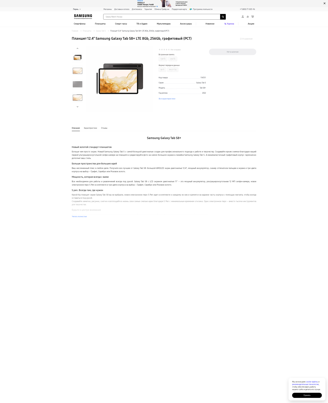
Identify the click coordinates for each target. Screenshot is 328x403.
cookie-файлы (312, 382)
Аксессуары (186, 23)
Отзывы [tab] (104, 128)
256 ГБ (172, 59)
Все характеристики (167, 99)
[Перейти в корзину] (252, 16)
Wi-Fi (162, 69)
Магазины (108, 9)
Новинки (210, 23)
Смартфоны (79, 23)
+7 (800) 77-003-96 (247, 9)
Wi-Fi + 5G (172, 69)
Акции (251, 23)
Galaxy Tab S (101, 31)
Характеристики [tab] (90, 128)
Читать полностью (79, 216)
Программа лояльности (202, 9)
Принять (307, 395)
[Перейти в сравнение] (247, 16)
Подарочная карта (179, 9)
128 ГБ (163, 59)
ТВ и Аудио (141, 23)
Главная (75, 31)
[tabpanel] (164, 175)
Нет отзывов (176, 50)
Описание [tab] (76, 128)
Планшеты (100, 23)
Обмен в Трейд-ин (161, 9)
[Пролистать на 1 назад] (77, 48)
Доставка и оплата (121, 9)
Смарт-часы (121, 23)
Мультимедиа (164, 23)
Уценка (230, 23)
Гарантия (148, 9)
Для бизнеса (137, 9)
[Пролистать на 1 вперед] (77, 106)
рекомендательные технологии (305, 384)
